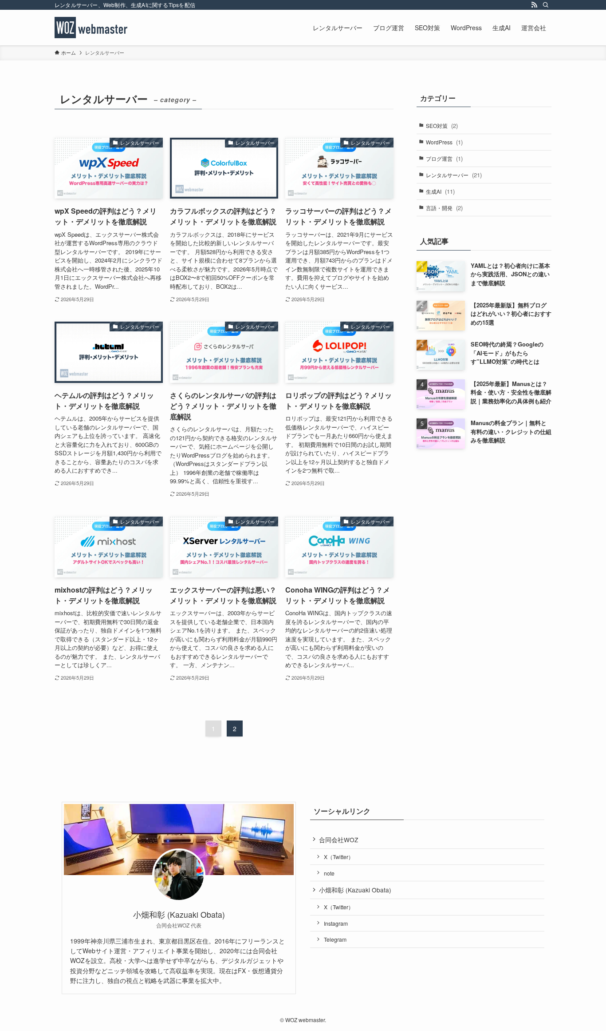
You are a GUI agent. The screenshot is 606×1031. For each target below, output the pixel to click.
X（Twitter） (339, 856)
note (329, 873)
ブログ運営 (444, 158)
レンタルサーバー (454, 175)
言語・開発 (444, 207)
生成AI (440, 191)
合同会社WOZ (338, 839)
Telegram (335, 939)
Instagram (336, 923)
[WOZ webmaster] (91, 27)
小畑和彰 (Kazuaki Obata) (355, 889)
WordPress (444, 142)
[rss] (534, 5)
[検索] (545, 5)
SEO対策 (442, 125)
